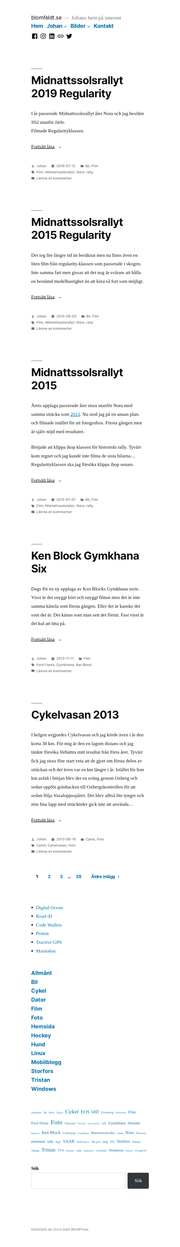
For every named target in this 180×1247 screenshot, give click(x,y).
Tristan (40, 1080)
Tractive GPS (49, 942)
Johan (54, 26)
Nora (80, 172)
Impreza (35, 1133)
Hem (37, 26)
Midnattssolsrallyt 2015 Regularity (77, 228)
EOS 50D (90, 1112)
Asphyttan (36, 1112)
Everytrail (121, 1112)
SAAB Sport (83, 1142)
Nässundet (141, 1133)
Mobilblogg (46, 1062)
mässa (120, 1133)
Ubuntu (70, 1150)
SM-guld (95, 1142)
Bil (87, 166)
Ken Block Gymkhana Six (85, 562)
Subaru (136, 1142)
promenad (38, 1141)
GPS (104, 1123)
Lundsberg (83, 1133)
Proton (42, 933)
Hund (38, 1044)
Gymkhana (65, 665)
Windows (43, 1089)
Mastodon (46, 951)
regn (58, 1142)
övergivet (140, 1150)
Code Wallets (49, 925)
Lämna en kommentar (54, 178)
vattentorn (88, 1150)
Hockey (41, 1035)
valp (78, 1150)
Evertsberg (107, 1112)
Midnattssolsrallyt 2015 (77, 379)
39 (78, 876)
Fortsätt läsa (46, 146)
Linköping (69, 1133)
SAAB (68, 1141)
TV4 (61, 1150)
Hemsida (43, 1026)
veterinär (101, 1150)
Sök (35, 1168)
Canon (59, 1112)
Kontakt (104, 26)
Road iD (44, 916)
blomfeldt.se (46, 17)
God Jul (82, 1123)
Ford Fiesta (45, 665)
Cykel (90, 839)
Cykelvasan (57, 845)
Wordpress (116, 1150)
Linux (38, 1053)
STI (112, 1142)
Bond (51, 1112)
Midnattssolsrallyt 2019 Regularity (77, 87)
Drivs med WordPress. (71, 1229)
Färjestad (70, 1123)
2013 (75, 414)
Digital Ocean (49, 908)
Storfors (42, 1071)
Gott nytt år (93, 1123)
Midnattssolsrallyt (59, 172)
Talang (35, 1150)
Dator (38, 999)
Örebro (129, 1150)
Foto (100, 839)
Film (94, 166)
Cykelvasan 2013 (75, 714)
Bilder (77, 26)
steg (105, 1142)
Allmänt (41, 973)
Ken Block (84, 665)
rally (89, 172)
